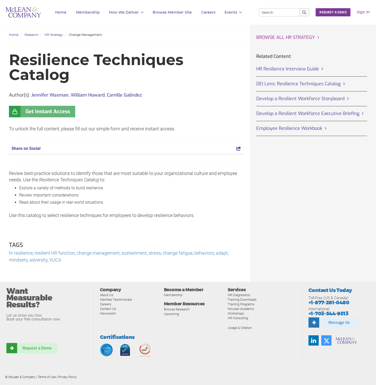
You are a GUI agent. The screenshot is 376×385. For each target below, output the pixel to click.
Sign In (363, 12)
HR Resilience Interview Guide (287, 69)
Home (61, 12)
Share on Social (26, 148)
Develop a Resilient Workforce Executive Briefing (307, 113)
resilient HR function (55, 253)
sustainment (134, 253)
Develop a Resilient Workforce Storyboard (300, 99)
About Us (106, 295)
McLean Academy (241, 309)
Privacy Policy (67, 377)
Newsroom (108, 313)
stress (155, 253)
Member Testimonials (116, 299)
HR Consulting (238, 318)
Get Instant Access (48, 111)
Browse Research (177, 309)
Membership (88, 12)
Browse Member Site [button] (172, 12)
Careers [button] (208, 12)
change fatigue (178, 253)
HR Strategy (54, 35)
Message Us (339, 322)
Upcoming (171, 314)
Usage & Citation (240, 328)
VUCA (55, 260)
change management (98, 253)
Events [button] (231, 12)
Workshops (236, 313)
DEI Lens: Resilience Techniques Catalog (298, 84)
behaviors (204, 253)
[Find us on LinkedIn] (313, 340)
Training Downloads (242, 299)
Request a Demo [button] (333, 12)
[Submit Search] (304, 12)
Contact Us (108, 309)
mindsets (18, 260)
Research (31, 35)
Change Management (85, 35)
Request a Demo (37, 348)
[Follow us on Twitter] (326, 340)
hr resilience (21, 253)
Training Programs (241, 304)
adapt (222, 253)
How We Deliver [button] (124, 12)
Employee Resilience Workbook (289, 128)
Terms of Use (47, 377)
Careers (105, 304)
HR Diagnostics (239, 295)
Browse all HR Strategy (285, 37)
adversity (38, 260)
